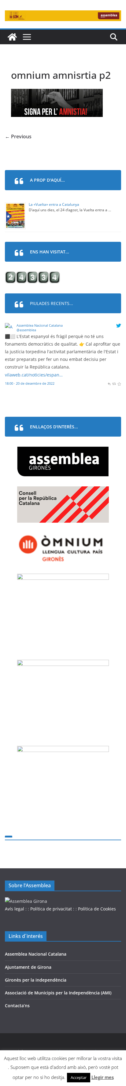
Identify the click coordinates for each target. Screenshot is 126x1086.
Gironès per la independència (35, 980)
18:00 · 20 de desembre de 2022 (29, 383)
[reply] (109, 383)
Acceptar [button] (79, 1077)
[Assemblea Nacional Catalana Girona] (12, 37)
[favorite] (119, 383)
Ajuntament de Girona (28, 967)
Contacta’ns (17, 1005)
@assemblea (26, 330)
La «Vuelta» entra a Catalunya (54, 204)
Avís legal (14, 909)
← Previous (18, 136)
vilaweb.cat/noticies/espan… (34, 375)
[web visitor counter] (32, 275)
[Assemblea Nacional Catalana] (9, 327)
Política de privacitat (51, 909)
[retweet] (114, 383)
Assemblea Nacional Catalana (40, 325)
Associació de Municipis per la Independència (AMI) (58, 993)
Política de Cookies (97, 909)
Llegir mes (102, 1077)
